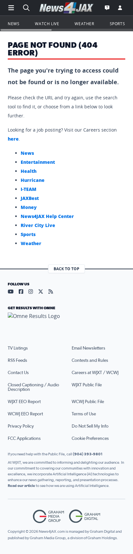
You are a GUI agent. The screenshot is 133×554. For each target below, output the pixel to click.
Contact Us (18, 373)
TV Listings (18, 348)
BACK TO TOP (66, 269)
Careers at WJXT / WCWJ (95, 373)
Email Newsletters (88, 348)
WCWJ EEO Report (25, 414)
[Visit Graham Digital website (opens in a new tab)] (84, 516)
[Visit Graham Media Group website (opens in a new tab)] (48, 516)
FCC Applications (24, 438)
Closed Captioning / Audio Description (33, 387)
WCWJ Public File (88, 402)
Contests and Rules (90, 360)
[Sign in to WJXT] (120, 8)
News (13, 23)
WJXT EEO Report (24, 402)
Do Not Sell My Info (90, 426)
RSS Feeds (17, 360)
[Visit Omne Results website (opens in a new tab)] (66, 321)
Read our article (21, 486)
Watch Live (47, 23)
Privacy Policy (21, 426)
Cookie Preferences (90, 438)
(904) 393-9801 (88, 454)
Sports (117, 23)
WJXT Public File (87, 385)
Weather (84, 23)
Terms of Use (84, 414)
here (13, 139)
